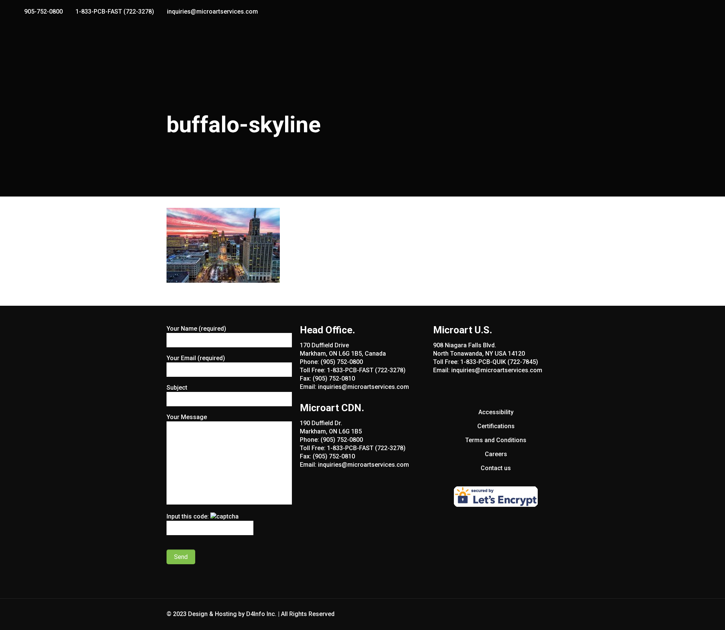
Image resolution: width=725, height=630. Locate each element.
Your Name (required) (196, 328)
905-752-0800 (43, 11)
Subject (177, 387)
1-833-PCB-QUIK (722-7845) (499, 361)
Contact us (496, 468)
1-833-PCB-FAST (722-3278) (115, 11)
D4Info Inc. (261, 614)
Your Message (187, 417)
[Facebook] (686, 11)
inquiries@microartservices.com (212, 11)
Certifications (496, 426)
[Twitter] (696, 11)
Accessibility (496, 412)
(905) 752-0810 (334, 378)
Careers (496, 454)
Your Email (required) (196, 358)
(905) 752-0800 (342, 361)
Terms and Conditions (495, 440)
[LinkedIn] (706, 11)
